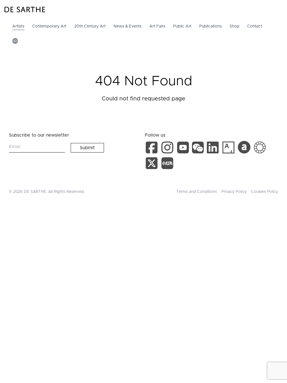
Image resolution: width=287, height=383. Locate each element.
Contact (254, 26)
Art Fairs (157, 26)
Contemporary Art (49, 26)
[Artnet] (244, 147)
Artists (18, 26)
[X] (153, 164)
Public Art (182, 26)
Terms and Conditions (196, 192)
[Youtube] (183, 148)
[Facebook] (153, 148)
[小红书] (167, 164)
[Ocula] (260, 147)
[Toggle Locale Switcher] (15, 41)
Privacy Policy (234, 192)
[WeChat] (198, 148)
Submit (87, 148)
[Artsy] (228, 147)
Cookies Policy (264, 192)
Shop (234, 26)
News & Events (128, 26)
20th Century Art (90, 26)
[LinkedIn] (214, 148)
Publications (210, 26)
